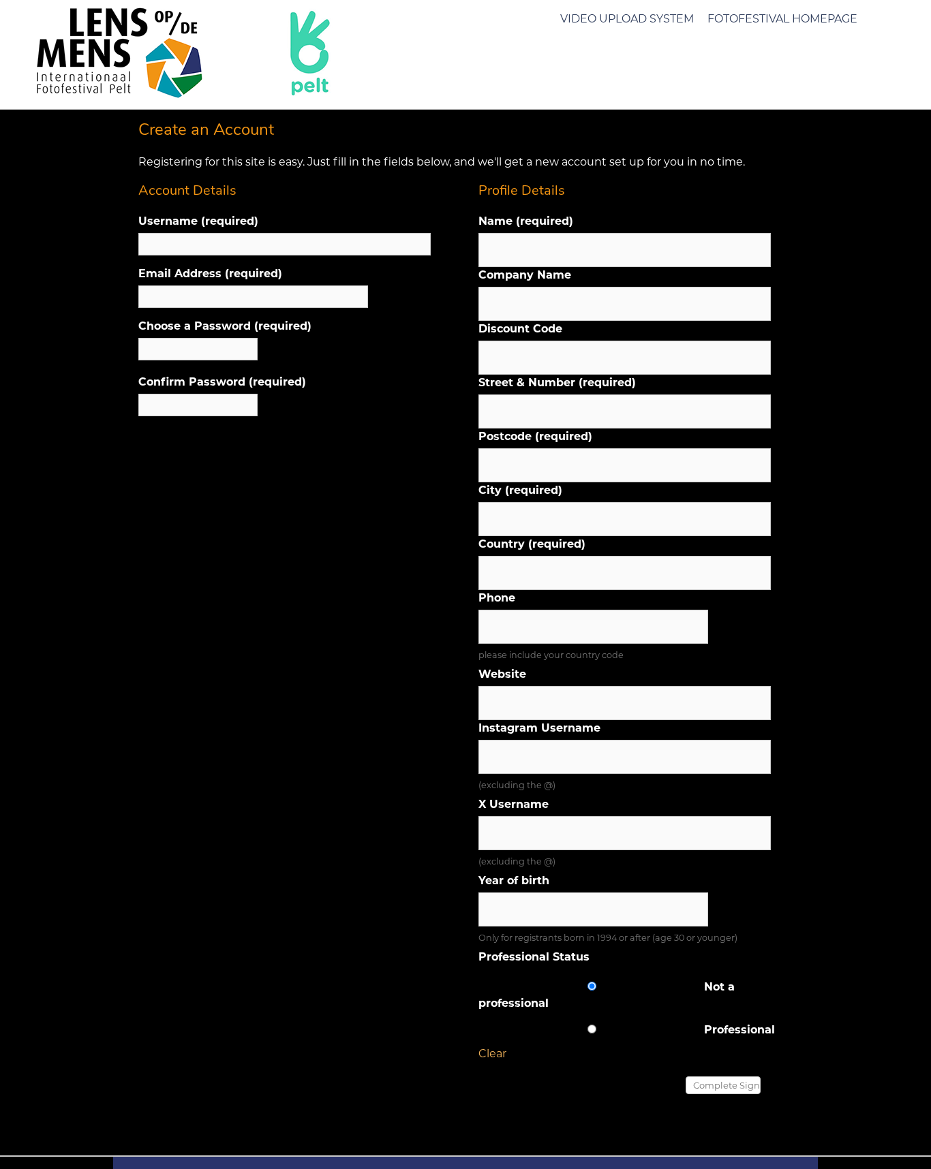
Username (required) (198, 221)
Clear (492, 1053)
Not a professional (606, 995)
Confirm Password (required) (222, 381)
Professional (739, 1029)
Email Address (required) (210, 273)
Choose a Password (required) (224, 325)
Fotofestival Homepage (782, 18)
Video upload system (627, 18)
